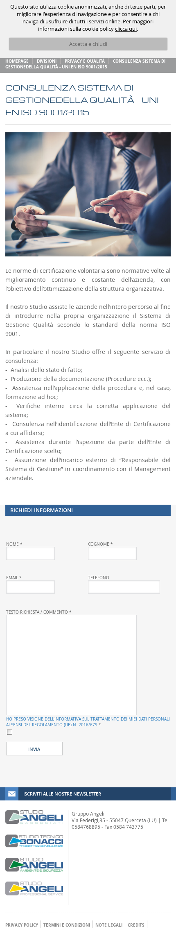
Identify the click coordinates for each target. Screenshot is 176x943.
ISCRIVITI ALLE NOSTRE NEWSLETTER (62, 794)
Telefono (98, 577)
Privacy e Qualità (85, 61)
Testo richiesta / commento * (39, 612)
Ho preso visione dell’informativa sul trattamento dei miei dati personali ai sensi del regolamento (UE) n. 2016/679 (88, 722)
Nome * (14, 544)
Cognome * (100, 544)
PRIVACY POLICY (21, 925)
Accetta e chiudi (88, 44)
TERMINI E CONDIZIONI (66, 925)
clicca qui (126, 28)
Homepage (17, 61)
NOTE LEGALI (108, 925)
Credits (136, 925)
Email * (14, 577)
